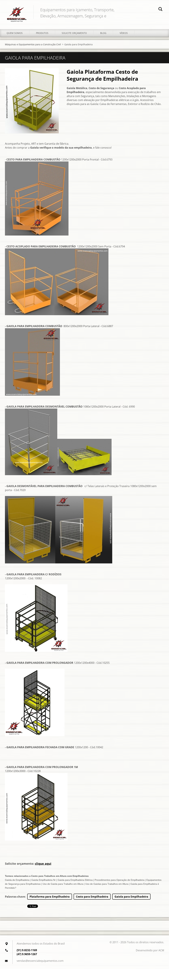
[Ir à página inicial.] (17, 11)
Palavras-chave (15, 896)
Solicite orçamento (74, 33)
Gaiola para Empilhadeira (131, 896)
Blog (103, 33)
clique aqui (43, 864)
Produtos (42, 33)
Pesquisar (160, 10)
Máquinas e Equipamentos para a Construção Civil (33, 44)
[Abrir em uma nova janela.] (32, 100)
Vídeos (124, 33)
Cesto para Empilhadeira (92, 896)
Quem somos (15, 33)
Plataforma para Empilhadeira (50, 896)
